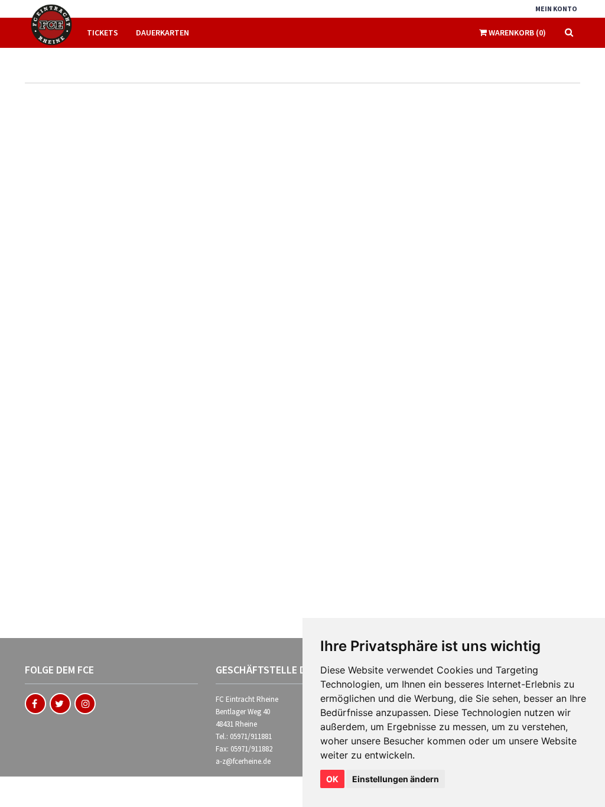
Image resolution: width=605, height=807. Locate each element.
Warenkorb (516, 32)
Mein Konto (556, 8)
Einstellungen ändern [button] (395, 779)
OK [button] (332, 779)
